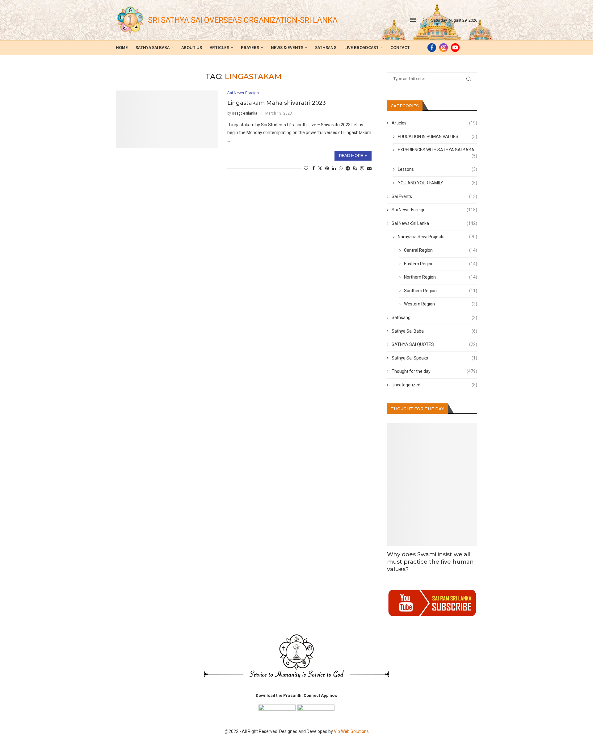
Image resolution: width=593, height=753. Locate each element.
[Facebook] (431, 47)
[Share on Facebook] (313, 168)
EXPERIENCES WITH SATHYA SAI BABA (437, 150)
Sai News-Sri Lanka (434, 223)
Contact (400, 47)
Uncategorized (434, 384)
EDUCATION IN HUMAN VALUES (437, 136)
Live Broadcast (361, 47)
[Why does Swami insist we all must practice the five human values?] (432, 484)
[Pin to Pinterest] (327, 168)
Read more (351, 155)
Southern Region (440, 290)
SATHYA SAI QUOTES (434, 344)
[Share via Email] (369, 168)
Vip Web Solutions (351, 731)
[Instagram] (443, 47)
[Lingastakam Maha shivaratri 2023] (167, 119)
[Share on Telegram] (348, 168)
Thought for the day (434, 371)
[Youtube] (455, 47)
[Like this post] (306, 168)
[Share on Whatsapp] (341, 168)
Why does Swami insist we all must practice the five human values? (430, 562)
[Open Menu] (413, 20)
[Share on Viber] (362, 168)
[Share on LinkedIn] (334, 168)
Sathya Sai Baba (153, 47)
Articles (219, 47)
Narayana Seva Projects (437, 236)
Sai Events (434, 196)
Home (122, 47)
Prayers (250, 47)
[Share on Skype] (355, 168)
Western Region (440, 303)
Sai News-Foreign (434, 209)
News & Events (287, 47)
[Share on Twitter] (320, 168)
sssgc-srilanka (244, 113)
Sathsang (326, 47)
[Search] (425, 20)
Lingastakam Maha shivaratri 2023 (276, 102)
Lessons (437, 169)
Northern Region (440, 277)
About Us (191, 47)
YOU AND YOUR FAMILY (437, 182)
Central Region (440, 250)
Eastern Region (440, 263)
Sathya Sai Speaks (434, 357)
